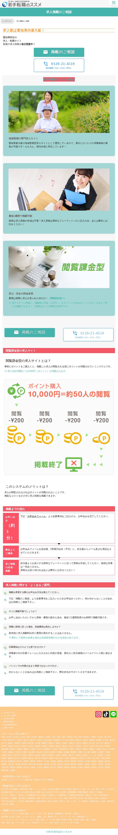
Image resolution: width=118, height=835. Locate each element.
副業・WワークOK (44, 798)
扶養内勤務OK (83, 792)
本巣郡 (66, 752)
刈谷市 (78, 743)
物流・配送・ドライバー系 (30, 814)
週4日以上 (77, 789)
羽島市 (78, 749)
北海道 (53, 761)
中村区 (34, 737)
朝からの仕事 (35, 792)
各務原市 (47, 749)
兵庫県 (100, 764)
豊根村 (58, 746)
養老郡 (73, 752)
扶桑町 (98, 740)
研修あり (88, 795)
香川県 (53, 767)
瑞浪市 (85, 749)
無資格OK (32, 798)
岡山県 (26, 767)
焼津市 (24, 758)
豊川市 (17, 746)
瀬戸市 (32, 740)
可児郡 (107, 752)
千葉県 (17, 764)
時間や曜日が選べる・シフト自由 (33, 789)
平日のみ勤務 (66, 789)
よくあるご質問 (10, 715)
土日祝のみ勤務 (53, 789)
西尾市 (71, 743)
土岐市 (54, 749)
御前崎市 (11, 761)
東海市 (64, 746)
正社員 (4, 780)
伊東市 (51, 758)
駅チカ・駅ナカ (66, 801)
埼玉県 (10, 764)
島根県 (19, 767)
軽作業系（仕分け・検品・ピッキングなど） (18, 817)
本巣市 (98, 749)
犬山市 (65, 740)
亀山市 (71, 755)
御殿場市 (74, 758)
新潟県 (39, 764)
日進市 (100, 737)
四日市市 (16, 755)
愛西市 (17, 743)
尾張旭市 (57, 740)
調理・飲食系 (61, 820)
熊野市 (85, 755)
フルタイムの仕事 (21, 792)
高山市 (39, 752)
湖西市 (26, 761)
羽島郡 (59, 752)
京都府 (87, 764)
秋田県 (80, 761)
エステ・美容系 (31, 823)
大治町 (37, 743)
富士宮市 (59, 758)
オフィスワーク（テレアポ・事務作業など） (72, 817)
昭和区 (69, 737)
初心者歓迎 (14, 789)
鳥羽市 (78, 755)
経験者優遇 (29, 801)
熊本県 (93, 767)
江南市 (39, 740)
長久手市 (107, 737)
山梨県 (66, 764)
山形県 (87, 761)
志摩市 (100, 755)
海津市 (112, 749)
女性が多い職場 (7, 804)
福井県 (59, 764)
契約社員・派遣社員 (33, 780)
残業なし (53, 795)
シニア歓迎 (19, 801)
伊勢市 (31, 755)
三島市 (66, 758)
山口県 (39, 767)
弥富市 (24, 743)
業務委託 (50, 780)
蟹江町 (31, 743)
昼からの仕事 (47, 792)
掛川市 (17, 758)
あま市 (4, 743)
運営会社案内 (9, 722)
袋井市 (81, 758)
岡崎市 (58, 743)
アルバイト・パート (16, 780)
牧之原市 (96, 758)
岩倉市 (85, 740)
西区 (59, 737)
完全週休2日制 (7, 792)
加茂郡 (100, 752)
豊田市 (51, 743)
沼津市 (4, 758)
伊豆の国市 (105, 758)
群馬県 (4, 764)
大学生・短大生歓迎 (86, 798)
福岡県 (73, 767)
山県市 (32, 749)
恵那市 (71, 749)
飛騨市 (92, 749)
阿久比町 (99, 746)
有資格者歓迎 (41, 801)
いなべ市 (92, 755)
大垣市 (46, 752)
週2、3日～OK (88, 789)
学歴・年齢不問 (70, 798)
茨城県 (100, 761)
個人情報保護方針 (10, 725)
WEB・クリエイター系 (63, 823)
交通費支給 (31, 795)
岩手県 (66, 761)
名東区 (48, 737)
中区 (75, 737)
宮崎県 (107, 767)
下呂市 (4, 752)
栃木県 (107, 761)
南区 (28, 737)
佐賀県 (80, 767)
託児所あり (6, 798)
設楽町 (44, 746)
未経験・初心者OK (19, 798)
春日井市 (11, 740)
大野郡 (4, 755)
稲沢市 (26, 740)
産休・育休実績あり (102, 795)
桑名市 (44, 755)
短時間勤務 (71, 792)
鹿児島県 (4, 770)
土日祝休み (110, 789)
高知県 (66, 767)
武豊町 (19, 749)
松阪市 (37, 755)
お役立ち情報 (9, 719)
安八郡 (87, 752)
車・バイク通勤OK (81, 801)
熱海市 (39, 761)
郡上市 (105, 749)
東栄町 (51, 746)
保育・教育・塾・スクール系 (12, 823)
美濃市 (10, 752)
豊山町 (112, 740)
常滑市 (78, 746)
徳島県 (46, 767)
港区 (64, 737)
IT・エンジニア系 (46, 823)
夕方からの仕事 (60, 792)
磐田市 (31, 758)
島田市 (44, 758)
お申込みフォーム (36, 516)
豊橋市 (10, 746)
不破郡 (80, 752)
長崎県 (87, 767)
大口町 (105, 740)
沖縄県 (12, 770)
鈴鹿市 (51, 755)
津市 (10, 755)
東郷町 (92, 740)
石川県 (53, 764)
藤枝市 (10, 758)
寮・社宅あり (42, 795)
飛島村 (44, 743)
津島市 (10, 743)
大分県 (100, 767)
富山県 (46, 764)
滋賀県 (80, 764)
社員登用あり (63, 795)
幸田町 (4, 746)
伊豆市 (19, 761)
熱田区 (86, 737)
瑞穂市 (26, 749)
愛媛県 (59, 767)
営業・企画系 (73, 820)
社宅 (6, 789)
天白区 (22, 737)
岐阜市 (53, 752)
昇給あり (22, 795)
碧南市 (85, 743)
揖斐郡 (93, 752)
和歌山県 (4, 767)
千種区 (93, 737)
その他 (107, 755)
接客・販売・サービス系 (45, 820)
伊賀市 (24, 755)
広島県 (32, 767)
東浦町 (107, 746)
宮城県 (73, 761)
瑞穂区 (41, 737)
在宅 (44, 780)
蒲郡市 (24, 746)
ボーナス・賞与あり (9, 795)
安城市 (64, 743)
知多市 (92, 746)
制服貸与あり (95, 801)
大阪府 (93, 764)
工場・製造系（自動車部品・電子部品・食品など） (62, 814)
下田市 (88, 758)
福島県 (93, 761)
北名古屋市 (48, 740)
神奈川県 (31, 764)
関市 (25, 752)
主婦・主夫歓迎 (101, 798)
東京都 (24, 764)
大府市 (85, 746)
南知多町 (4, 749)
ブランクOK (58, 798)
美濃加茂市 (63, 749)
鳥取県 (12, 767)
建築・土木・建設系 (45, 817)
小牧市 (19, 740)
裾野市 (32, 761)
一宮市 (4, 740)
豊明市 (78, 740)
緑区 (3, 737)
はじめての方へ (10, 712)
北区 (54, 737)
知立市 (92, 743)
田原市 (31, 746)
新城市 (37, 746)
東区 (80, 737)
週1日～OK (100, 789)
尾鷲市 (64, 755)
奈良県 (107, 764)
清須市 (71, 740)
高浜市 (107, 743)
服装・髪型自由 (108, 801)
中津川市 (18, 752)
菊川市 (4, 761)
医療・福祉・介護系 (88, 820)
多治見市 (31, 752)
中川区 (9, 737)
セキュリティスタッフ (10, 814)
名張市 (58, 755)
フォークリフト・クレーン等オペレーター (17, 820)
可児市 (39, 749)
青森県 (59, 761)
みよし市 (99, 743)
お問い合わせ (9, 728)
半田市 (71, 746)
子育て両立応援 (7, 801)
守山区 (15, 737)
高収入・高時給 (96, 792)
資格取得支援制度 (77, 795)
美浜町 (12, 749)
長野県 (73, 764)
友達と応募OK (53, 801)
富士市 (37, 758)
